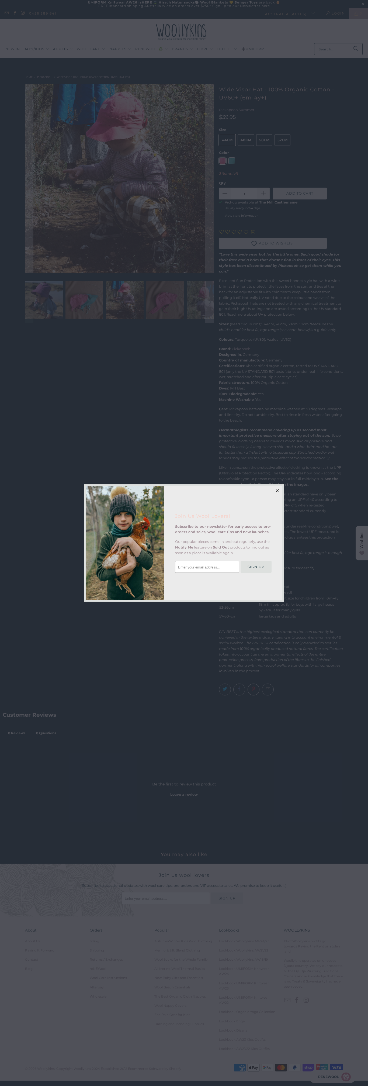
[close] (277, 490)
